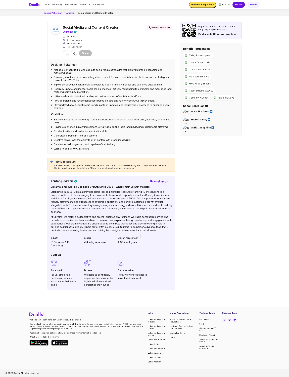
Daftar (253, 4)
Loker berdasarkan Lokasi (156, 327)
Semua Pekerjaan (53, 13)
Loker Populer (154, 362)
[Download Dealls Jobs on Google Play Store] (39, 343)
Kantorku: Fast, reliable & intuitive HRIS (181, 327)
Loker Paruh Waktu (156, 348)
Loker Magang (154, 353)
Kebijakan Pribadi (207, 335)
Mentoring (57, 4)
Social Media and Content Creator (95, 13)
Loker (47, 4)
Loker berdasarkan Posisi (156, 334)
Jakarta (70, 13)
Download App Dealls (202, 4)
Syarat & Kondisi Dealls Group (210, 340)
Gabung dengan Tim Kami (208, 329)
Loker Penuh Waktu (156, 340)
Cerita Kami (204, 319)
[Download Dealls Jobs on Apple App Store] (59, 343)
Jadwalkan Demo (177, 333)
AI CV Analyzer (96, 4)
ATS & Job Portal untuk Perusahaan (180, 320)
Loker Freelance (155, 357)
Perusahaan (71, 4)
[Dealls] (35, 5)
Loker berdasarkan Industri (156, 320)
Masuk (238, 4)
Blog (201, 324)
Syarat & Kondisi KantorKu (206, 347)
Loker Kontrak (154, 344)
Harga (172, 337)
